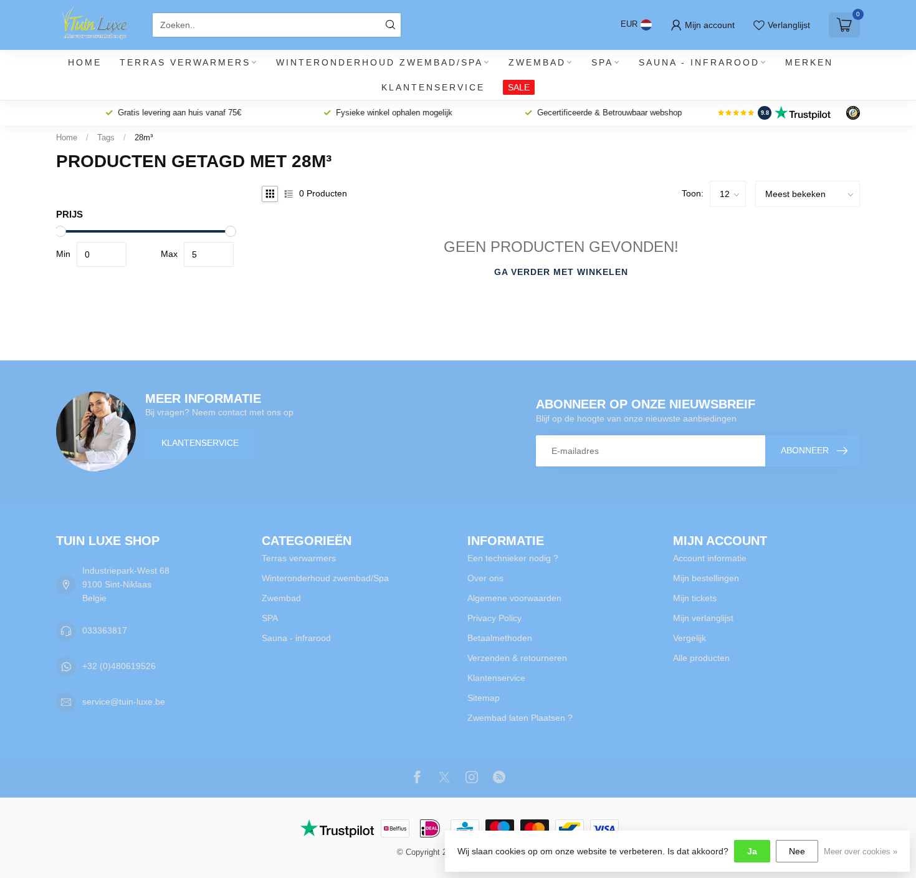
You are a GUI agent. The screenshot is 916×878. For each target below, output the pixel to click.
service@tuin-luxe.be (123, 702)
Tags (106, 137)
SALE (519, 87)
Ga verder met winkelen (561, 272)
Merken (809, 62)
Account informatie (710, 558)
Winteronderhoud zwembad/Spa (379, 62)
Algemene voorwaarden (514, 598)
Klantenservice (433, 87)
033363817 (104, 630)
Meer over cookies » (860, 851)
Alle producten (701, 658)
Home (85, 62)
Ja (752, 851)
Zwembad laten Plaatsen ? (520, 718)
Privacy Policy (494, 618)
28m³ (144, 137)
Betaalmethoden (499, 638)
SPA (602, 62)
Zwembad (537, 62)
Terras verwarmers (185, 62)
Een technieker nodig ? (512, 558)
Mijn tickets (695, 598)
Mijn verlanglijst (703, 618)
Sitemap (483, 698)
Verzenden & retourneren (517, 658)
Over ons (485, 578)
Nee (797, 851)
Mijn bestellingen (706, 578)
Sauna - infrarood (699, 62)
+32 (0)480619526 (119, 666)
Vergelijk (689, 638)
